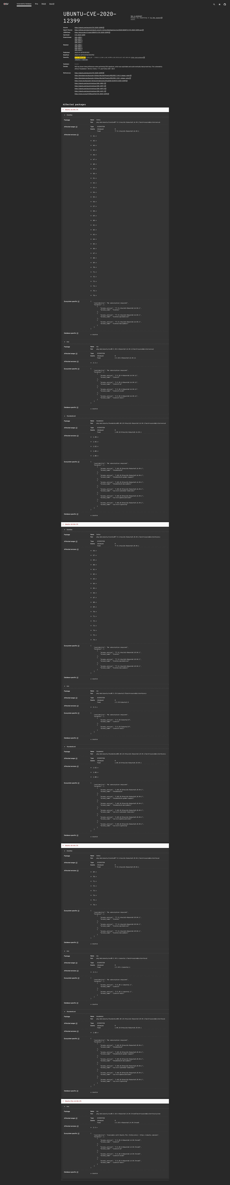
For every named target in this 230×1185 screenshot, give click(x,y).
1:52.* (95, 446)
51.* (95, 178)
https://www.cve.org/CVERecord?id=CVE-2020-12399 (91, 94)
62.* (95, 230)
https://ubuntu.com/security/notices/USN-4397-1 (89, 86)
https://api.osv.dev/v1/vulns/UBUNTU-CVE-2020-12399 (91, 32)
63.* (95, 235)
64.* (95, 239)
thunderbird (71, 416)
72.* (95, 277)
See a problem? (136, 16)
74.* (95, 286)
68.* (95, 258)
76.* (95, 296)
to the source (155, 18)
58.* (95, 211)
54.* (95, 192)
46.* (95, 155)
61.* (95, 225)
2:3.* (95, 363)
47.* (95, 160)
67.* (95, 253)
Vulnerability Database (24, 4)
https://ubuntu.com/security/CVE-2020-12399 (88, 28)
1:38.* (95, 437)
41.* (95, 136)
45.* (95, 150)
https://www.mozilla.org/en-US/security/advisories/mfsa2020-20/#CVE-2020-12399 (100, 81)
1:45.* (95, 442)
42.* (95, 141)
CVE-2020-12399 (80, 35)
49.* (95, 169)
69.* (95, 263)
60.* (95, 220)
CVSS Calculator (137, 57)
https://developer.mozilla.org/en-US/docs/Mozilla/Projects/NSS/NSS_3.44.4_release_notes (102, 76)
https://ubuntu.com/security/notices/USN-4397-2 (89, 89)
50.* (95, 174)
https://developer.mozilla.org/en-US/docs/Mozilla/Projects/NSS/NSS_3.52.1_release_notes (102, 78)
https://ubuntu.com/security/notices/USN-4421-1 (89, 91)
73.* (95, 281)
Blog (36, 4)
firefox (69, 115)
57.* (95, 206)
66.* (95, 249)
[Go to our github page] (225, 4)
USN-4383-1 (78, 37)
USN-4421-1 (78, 42)
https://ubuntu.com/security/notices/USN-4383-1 (89, 83)
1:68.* (95, 456)
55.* (95, 197)
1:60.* (95, 451)
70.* (95, 267)
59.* (95, 216)
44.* (95, 145)
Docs (50, 4)
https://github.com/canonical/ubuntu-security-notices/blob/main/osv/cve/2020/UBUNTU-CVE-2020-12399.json (108, 30)
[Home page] (6, 4)
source (95, 335)
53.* (95, 188)
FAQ (43, 4)
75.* (95, 291)
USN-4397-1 (78, 39)
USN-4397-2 (78, 41)
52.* (95, 183)
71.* (95, 272)
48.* (95, 164)
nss (67, 342)
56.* (95, 202)
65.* (95, 244)
